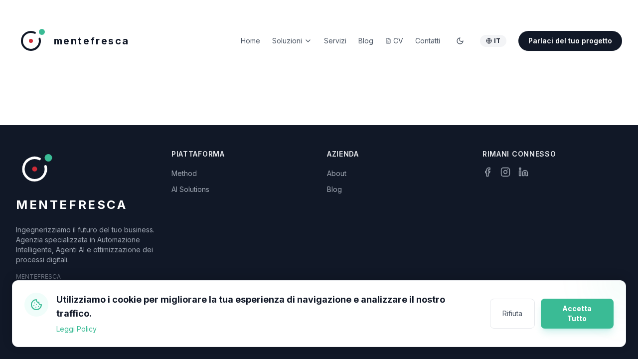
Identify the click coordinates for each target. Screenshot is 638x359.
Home (250, 40)
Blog (334, 189)
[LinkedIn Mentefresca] (523, 172)
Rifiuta (512, 313)
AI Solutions (190, 189)
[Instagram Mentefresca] (505, 172)
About (336, 173)
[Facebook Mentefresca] (487, 172)
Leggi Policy (76, 329)
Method (184, 173)
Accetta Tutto (577, 313)
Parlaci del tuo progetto (570, 40)
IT (497, 40)
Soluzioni (287, 40)
